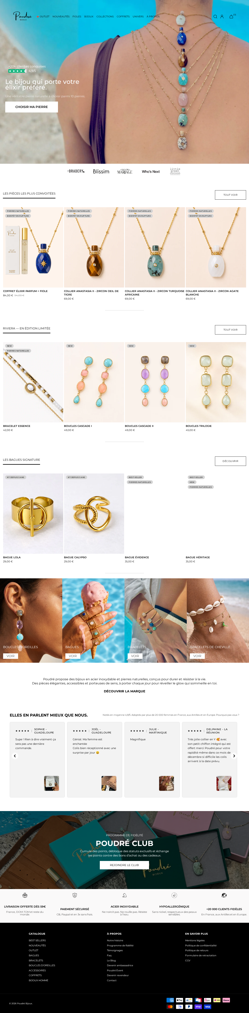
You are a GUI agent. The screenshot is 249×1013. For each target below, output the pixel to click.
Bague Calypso (75, 557)
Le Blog (111, 960)
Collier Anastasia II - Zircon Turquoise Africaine (154, 292)
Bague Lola (12, 557)
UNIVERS (138, 16)
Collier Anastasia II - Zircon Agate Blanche (212, 292)
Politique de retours (196, 950)
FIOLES (77, 16)
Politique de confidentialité (201, 945)
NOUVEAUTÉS (61, 16)
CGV (187, 960)
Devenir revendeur (118, 975)
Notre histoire (115, 940)
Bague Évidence (137, 557)
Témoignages (115, 950)
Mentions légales (195, 940)
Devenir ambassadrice (120, 965)
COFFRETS (123, 16)
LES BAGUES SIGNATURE (21, 460)
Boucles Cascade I (78, 425)
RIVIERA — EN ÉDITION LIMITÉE (26, 328)
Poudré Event (115, 970)
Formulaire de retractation (200, 955)
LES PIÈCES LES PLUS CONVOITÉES (29, 193)
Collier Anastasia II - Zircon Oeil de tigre (91, 292)
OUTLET (33, 950)
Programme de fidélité (120, 945)
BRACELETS (36, 960)
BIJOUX (88, 16)
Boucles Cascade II (139, 425)
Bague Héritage (198, 557)
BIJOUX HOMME (38, 980)
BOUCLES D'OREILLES (42, 965)
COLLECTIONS (105, 16)
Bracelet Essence (16, 425)
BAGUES (34, 955)
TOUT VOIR (231, 194)
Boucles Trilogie (199, 425)
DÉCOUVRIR (230, 461)
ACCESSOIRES (37, 970)
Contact (112, 980)
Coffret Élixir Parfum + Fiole (25, 291)
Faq (109, 955)
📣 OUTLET (42, 16)
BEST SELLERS (37, 940)
